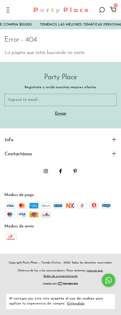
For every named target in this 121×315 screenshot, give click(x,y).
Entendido (76, 303)
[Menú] (9, 11)
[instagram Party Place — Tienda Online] (45, 171)
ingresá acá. (95, 270)
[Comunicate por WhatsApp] (108, 280)
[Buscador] (101, 11)
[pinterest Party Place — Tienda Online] (75, 171)
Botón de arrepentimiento (60, 276)
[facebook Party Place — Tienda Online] (60, 171)
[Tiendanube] (60, 284)
